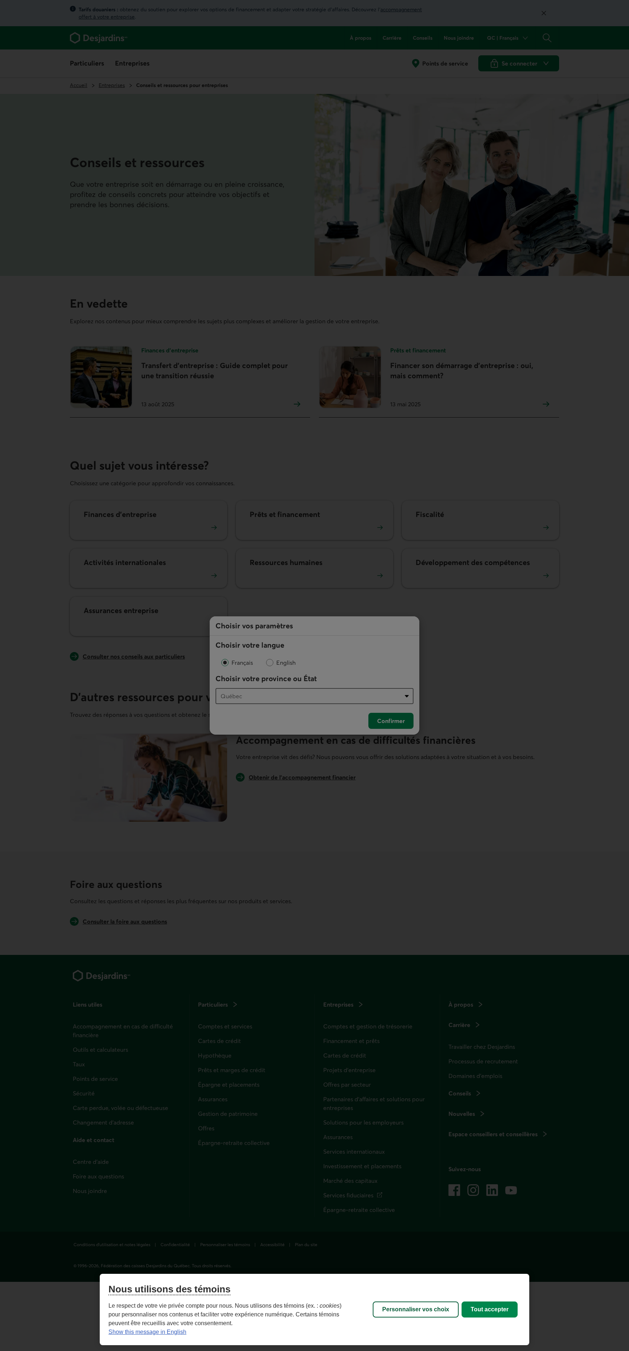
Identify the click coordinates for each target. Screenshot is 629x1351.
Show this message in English (147, 1332)
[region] (314, 1309)
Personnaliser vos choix (415, 1309)
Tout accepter (490, 1309)
